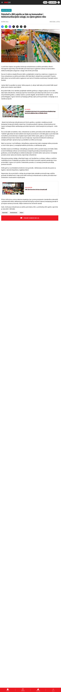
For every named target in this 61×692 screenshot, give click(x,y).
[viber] (10, 26)
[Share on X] (13, 26)
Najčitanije (38, 690)
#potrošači (4, 212)
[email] (17, 26)
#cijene (21, 212)
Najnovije (23, 690)
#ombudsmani (13, 212)
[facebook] (2, 26)
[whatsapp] (6, 26)
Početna (7, 690)
